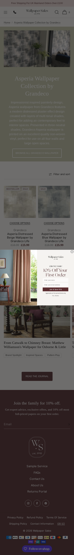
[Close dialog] (72, 251)
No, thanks (55, 295)
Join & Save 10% (55, 289)
